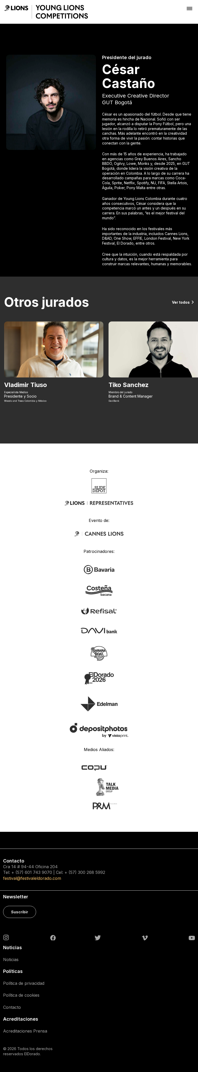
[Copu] (99, 767)
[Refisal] (99, 610)
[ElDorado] (99, 678)
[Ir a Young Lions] (46, 12)
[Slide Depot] (99, 485)
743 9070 (42, 872)
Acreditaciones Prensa (25, 1031)
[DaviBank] (98, 630)
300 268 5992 (91, 872)
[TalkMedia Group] (99, 786)
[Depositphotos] (98, 729)
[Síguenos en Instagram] (6, 937)
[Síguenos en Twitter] (98, 937)
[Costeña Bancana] (99, 590)
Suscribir (19, 912)
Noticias (11, 959)
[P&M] (99, 805)
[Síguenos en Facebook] (53, 937)
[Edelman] (99, 703)
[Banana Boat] (99, 652)
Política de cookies (21, 995)
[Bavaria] (98, 569)
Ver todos (181, 302)
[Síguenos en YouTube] (192, 937)
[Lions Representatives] (99, 503)
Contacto (12, 1007)
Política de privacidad (23, 983)
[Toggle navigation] (189, 8)
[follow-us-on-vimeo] (145, 937)
